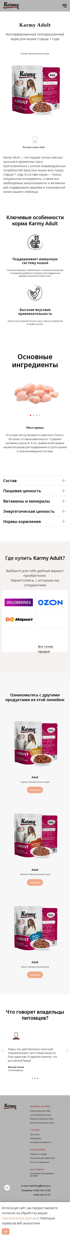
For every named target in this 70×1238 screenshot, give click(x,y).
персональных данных (19, 1218)
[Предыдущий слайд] (3, 392)
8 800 (37, 1190)
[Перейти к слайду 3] (36, 415)
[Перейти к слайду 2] (33, 415)
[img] (19, 602)
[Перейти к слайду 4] (39, 415)
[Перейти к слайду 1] (30, 415)
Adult (35, 777)
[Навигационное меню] (64, 5)
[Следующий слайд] (67, 392)
